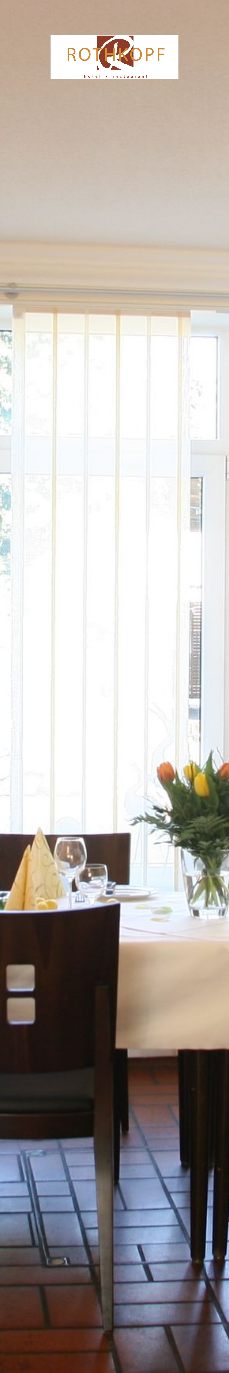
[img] (114, 686)
